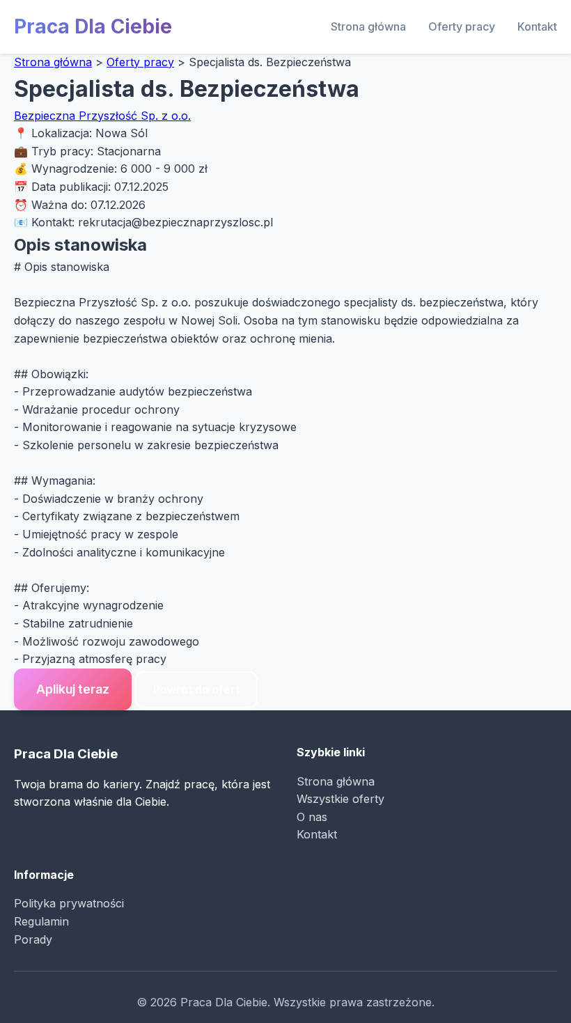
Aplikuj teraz (72, 689)
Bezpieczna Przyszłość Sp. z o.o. (102, 116)
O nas (312, 817)
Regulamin (41, 921)
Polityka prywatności (69, 903)
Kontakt (537, 26)
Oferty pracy (461, 26)
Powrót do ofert (196, 689)
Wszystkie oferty (340, 799)
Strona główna (368, 26)
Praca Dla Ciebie (93, 26)
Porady (33, 939)
